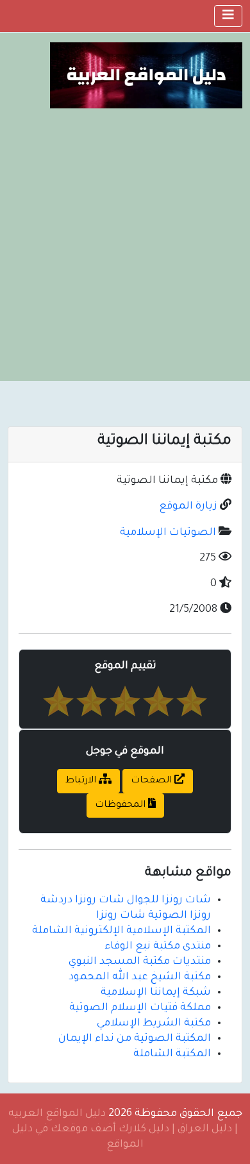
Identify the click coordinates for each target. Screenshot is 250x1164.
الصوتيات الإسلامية (168, 533)
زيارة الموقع (188, 506)
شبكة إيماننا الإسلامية (156, 993)
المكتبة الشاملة (172, 1054)
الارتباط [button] (82, 781)
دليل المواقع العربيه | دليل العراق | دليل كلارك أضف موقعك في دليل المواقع (123, 1129)
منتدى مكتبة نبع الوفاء (157, 946)
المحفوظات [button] (121, 805)
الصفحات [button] (152, 781)
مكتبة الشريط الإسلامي (154, 1023)
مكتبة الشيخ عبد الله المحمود (140, 977)
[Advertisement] (125, 240)
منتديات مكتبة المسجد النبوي (140, 962)
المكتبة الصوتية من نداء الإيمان (134, 1039)
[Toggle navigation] (228, 16)
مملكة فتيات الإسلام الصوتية (140, 1008)
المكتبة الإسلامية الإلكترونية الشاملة (121, 931)
